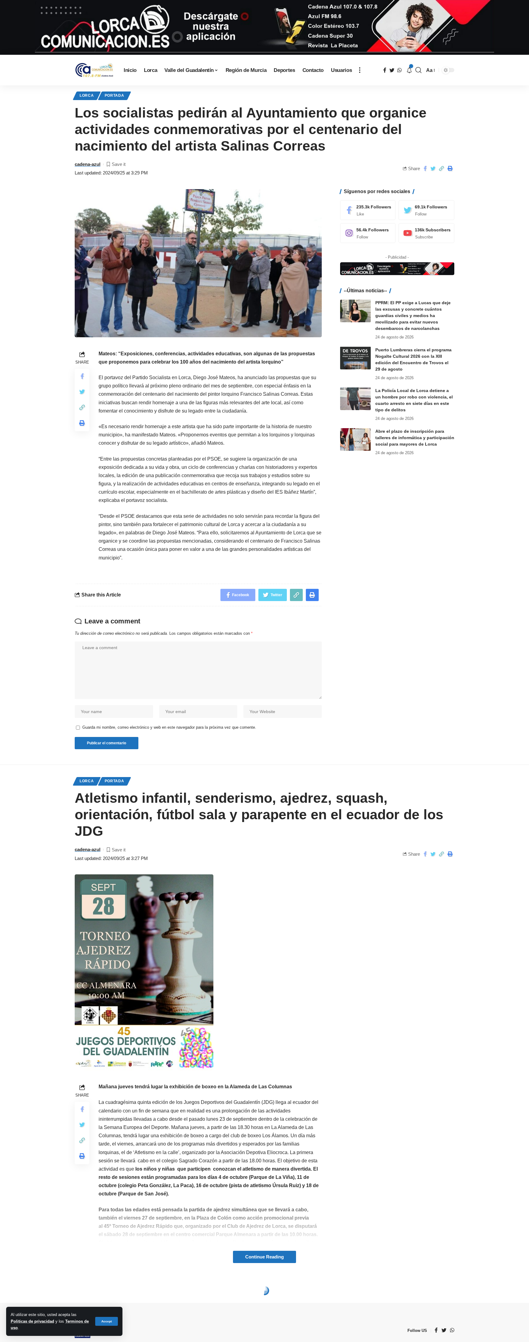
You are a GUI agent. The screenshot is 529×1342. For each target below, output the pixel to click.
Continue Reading (264, 1256)
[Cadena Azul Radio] (94, 70)
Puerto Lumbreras (131, 1292)
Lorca (87, 95)
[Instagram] (368, 233)
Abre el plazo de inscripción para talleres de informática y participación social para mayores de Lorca (414, 437)
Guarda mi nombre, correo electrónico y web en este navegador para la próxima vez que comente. (169, 727)
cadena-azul (87, 164)
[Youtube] (426, 233)
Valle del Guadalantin (190, 1292)
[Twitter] (426, 210)
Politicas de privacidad (32, 1321)
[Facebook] (368, 210)
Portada (114, 95)
